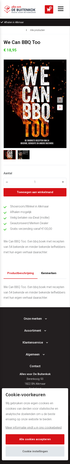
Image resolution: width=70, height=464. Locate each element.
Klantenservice (33, 342)
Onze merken (33, 318)
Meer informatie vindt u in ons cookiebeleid (34, 427)
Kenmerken (48, 273)
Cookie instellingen (35, 451)
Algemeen (33, 354)
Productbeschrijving (20, 273)
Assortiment (32, 330)
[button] (60, 100)
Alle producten (37, 30)
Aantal (8, 173)
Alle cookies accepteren (35, 439)
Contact (35, 366)
